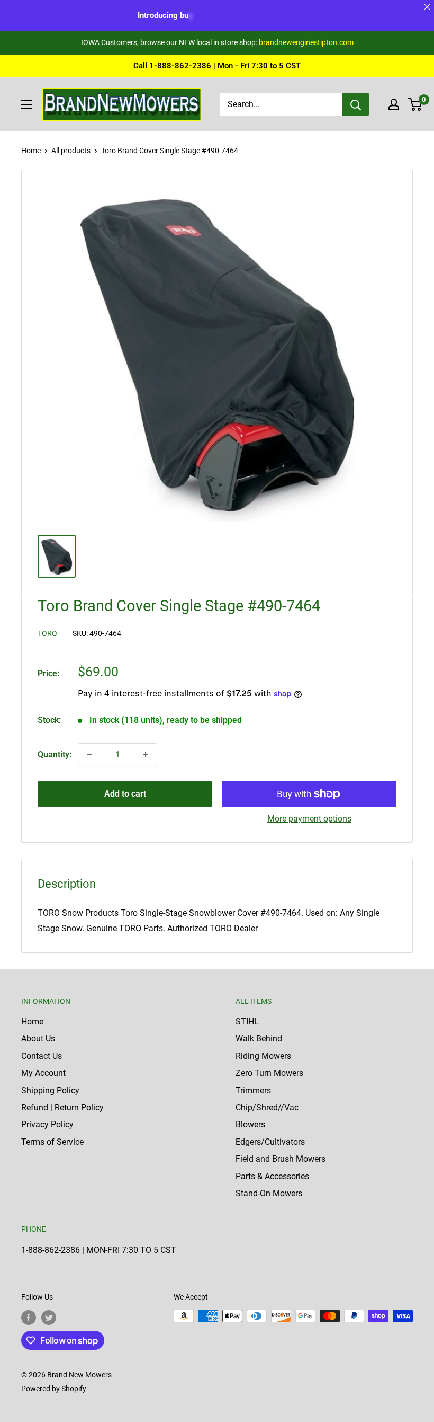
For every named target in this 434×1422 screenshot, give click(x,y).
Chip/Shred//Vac (267, 1107)
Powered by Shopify (53, 1388)
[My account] (393, 104)
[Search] (355, 104)
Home (31, 150)
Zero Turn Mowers (269, 1073)
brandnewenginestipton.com (306, 42)
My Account (43, 1073)
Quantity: (54, 754)
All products (71, 150)
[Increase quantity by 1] (145, 755)
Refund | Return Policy (62, 1107)
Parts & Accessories (272, 1176)
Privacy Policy (47, 1124)
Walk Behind (259, 1039)
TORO (47, 633)
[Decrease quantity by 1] (89, 755)
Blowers (250, 1124)
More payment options (309, 819)
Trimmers (253, 1090)
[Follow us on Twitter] (48, 1317)
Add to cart (125, 794)
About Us (38, 1039)
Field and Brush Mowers (281, 1159)
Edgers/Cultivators (270, 1142)
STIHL (247, 1022)
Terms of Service (52, 1142)
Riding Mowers (263, 1056)
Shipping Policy (50, 1090)
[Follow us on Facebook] (28, 1317)
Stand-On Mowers (269, 1193)
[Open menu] (26, 104)
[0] (415, 104)
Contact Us (41, 1056)
